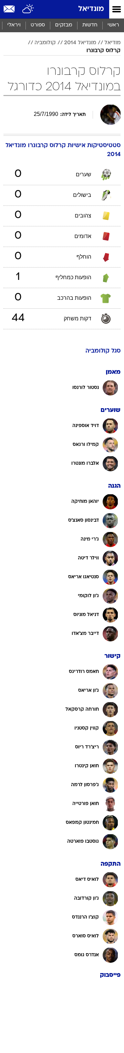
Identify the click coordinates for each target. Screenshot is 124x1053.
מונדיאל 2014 (80, 43)
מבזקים (63, 25)
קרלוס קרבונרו (103, 51)
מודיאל (112, 43)
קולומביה (45, 43)
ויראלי (14, 25)
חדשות (89, 25)
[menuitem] (89, 25)
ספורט (38, 25)
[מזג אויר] (28, 9)
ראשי (113, 25)
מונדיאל (91, 9)
